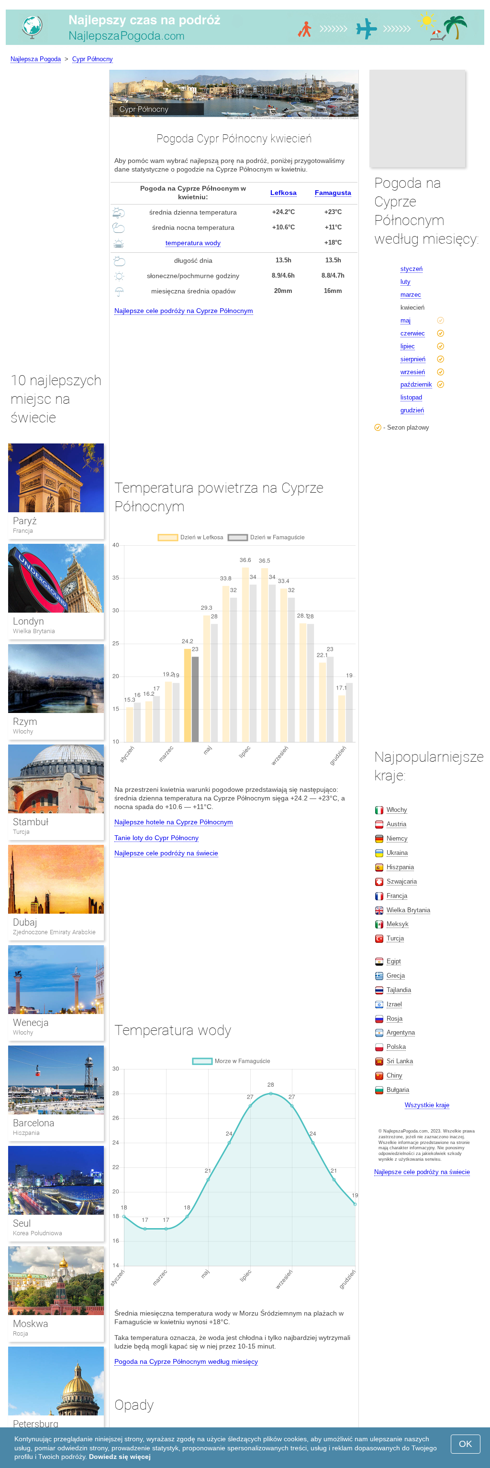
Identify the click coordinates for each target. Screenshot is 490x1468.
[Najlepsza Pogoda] (245, 45)
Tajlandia (399, 989)
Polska (396, 1046)
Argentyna (401, 1032)
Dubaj (25, 922)
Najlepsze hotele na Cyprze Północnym (173, 822)
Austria (396, 824)
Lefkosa (283, 192)
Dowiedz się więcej (120, 1456)
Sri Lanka (400, 1061)
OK (465, 1444)
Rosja (20, 1333)
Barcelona (34, 1123)
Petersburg (35, 1424)
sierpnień (413, 359)
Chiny (394, 1075)
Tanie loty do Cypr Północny (156, 838)
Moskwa (30, 1323)
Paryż (25, 521)
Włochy (23, 731)
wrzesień (413, 372)
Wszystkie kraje (427, 1105)
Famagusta (333, 192)
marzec (411, 294)
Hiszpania (26, 1132)
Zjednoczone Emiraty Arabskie (54, 932)
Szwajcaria (402, 881)
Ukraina (397, 852)
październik (416, 384)
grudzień (412, 410)
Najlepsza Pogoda (36, 59)
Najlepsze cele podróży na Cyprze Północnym (183, 310)
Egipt (394, 961)
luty (406, 281)
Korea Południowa (37, 1233)
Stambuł (30, 822)
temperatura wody (193, 243)
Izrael (394, 1004)
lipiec (408, 346)
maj (406, 320)
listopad (411, 397)
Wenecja (31, 1022)
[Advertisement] (234, 388)
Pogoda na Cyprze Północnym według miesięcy (186, 1361)
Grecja (396, 975)
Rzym (25, 721)
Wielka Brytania (34, 631)
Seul (22, 1223)
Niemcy (397, 838)
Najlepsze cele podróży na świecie (166, 853)
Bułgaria (398, 1089)
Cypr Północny (92, 59)
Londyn (28, 621)
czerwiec (413, 333)
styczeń (412, 268)
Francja (23, 530)
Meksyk (398, 924)
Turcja (21, 831)
